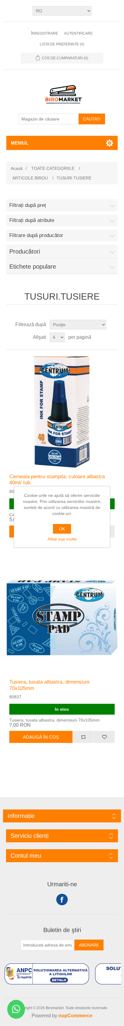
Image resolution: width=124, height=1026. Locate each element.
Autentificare (78, 33)
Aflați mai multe (62, 539)
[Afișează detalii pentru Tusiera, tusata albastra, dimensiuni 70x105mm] (62, 617)
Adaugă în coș (41, 737)
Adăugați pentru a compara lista (83, 737)
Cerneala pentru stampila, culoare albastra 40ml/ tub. (57, 479)
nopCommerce (75, 1015)
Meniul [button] (19, 142)
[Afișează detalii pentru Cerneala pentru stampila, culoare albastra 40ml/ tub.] (62, 412)
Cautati (92, 119)
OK (62, 528)
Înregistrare (44, 33)
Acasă (17, 168)
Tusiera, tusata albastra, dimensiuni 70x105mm (49, 685)
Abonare (89, 945)
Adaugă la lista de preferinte (104, 737)
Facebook (62, 899)
